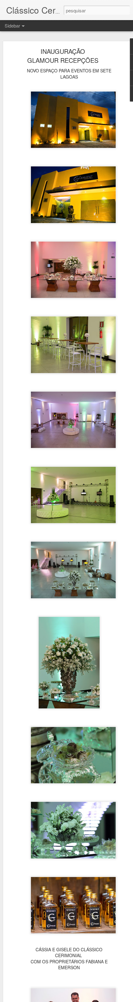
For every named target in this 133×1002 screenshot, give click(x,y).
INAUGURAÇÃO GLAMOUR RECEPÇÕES (62, 56)
